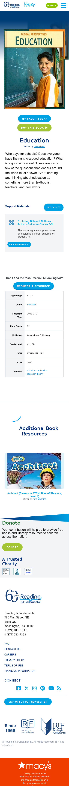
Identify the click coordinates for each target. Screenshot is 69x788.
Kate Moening (39, 498)
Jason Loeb (39, 146)
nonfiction (32, 304)
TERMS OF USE (15, 665)
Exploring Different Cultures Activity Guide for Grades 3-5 (35, 222)
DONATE (51, 5)
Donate (12, 547)
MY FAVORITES (33, 118)
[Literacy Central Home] (29, 4)
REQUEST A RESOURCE (33, 286)
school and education (37, 370)
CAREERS (10, 654)
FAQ (6, 643)
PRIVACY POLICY (14, 660)
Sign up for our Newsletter (28, 701)
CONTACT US (13, 649)
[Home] (13, 4)
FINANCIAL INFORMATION (19, 670)
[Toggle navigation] (63, 5)
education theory (35, 373)
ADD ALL (52, 207)
